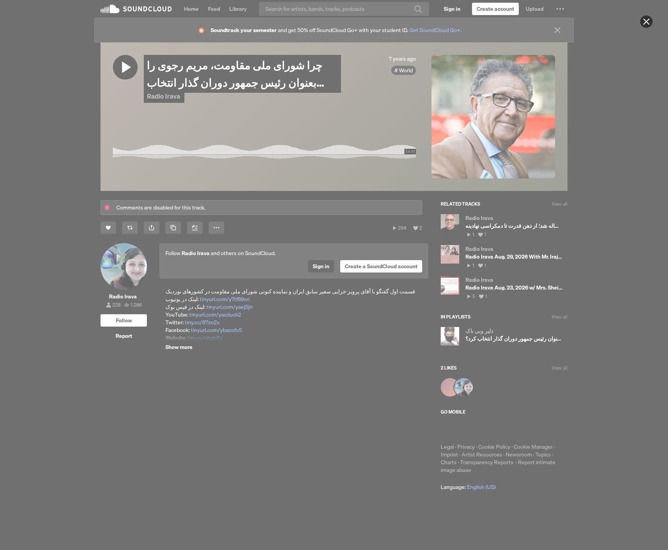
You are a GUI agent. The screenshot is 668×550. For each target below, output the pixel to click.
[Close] (646, 21)
